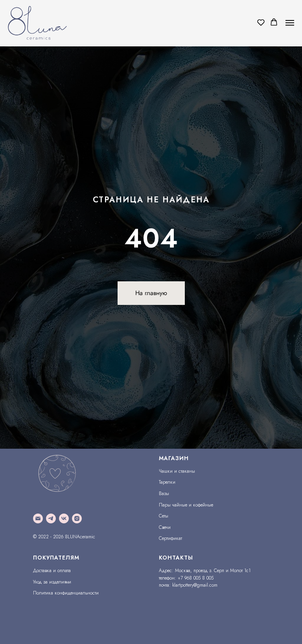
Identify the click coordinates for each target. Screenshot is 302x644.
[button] (261, 22)
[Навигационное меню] (289, 23)
